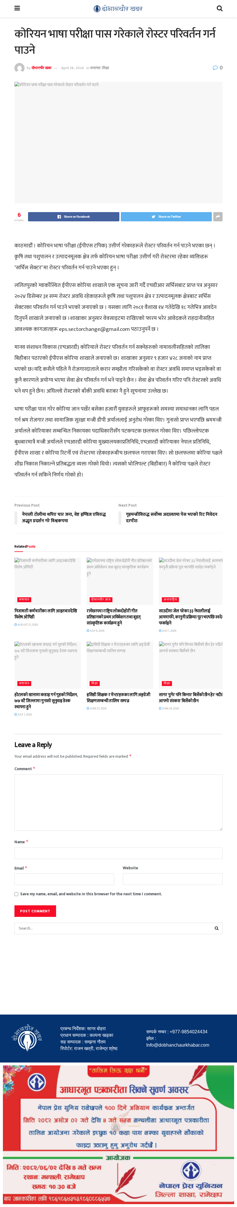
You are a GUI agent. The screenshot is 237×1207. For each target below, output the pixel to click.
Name (21, 842)
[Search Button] (217, 928)
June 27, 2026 (97, 708)
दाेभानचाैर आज (101, 599)
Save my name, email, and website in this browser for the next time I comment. (91, 894)
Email (20, 868)
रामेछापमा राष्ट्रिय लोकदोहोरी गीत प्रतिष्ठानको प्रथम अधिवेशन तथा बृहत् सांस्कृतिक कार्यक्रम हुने (113, 617)
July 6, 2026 (96, 630)
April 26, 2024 (72, 68)
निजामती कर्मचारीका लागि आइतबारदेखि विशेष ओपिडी (45, 614)
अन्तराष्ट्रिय (170, 599)
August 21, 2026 (27, 624)
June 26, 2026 (170, 708)
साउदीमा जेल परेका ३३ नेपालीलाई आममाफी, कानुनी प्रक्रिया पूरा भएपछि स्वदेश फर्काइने (192, 617)
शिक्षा (105, 68)
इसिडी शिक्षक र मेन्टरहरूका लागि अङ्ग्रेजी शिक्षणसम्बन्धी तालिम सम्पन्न (118, 697)
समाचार (95, 68)
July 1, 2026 (169, 630)
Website (130, 868)
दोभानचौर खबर (41, 68)
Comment (25, 768)
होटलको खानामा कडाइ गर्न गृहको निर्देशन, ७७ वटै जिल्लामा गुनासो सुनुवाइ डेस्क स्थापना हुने (46, 701)
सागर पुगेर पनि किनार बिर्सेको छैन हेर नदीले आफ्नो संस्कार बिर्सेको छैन (191, 697)
